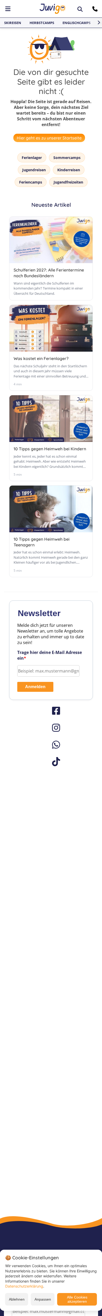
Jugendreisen (34, 169)
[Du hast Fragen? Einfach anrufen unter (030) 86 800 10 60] (95, 9)
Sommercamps (67, 157)
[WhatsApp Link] (51, 744)
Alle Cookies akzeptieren (77, 1299)
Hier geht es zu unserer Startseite (49, 137)
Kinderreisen (68, 169)
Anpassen (43, 1299)
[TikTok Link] (51, 761)
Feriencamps (30, 182)
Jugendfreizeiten (68, 182)
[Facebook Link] (51, 710)
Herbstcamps (42, 22)
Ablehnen (17, 1299)
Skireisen (12, 22)
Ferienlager (32, 157)
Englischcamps (76, 22)
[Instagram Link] (51, 727)
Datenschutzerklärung (24, 1286)
